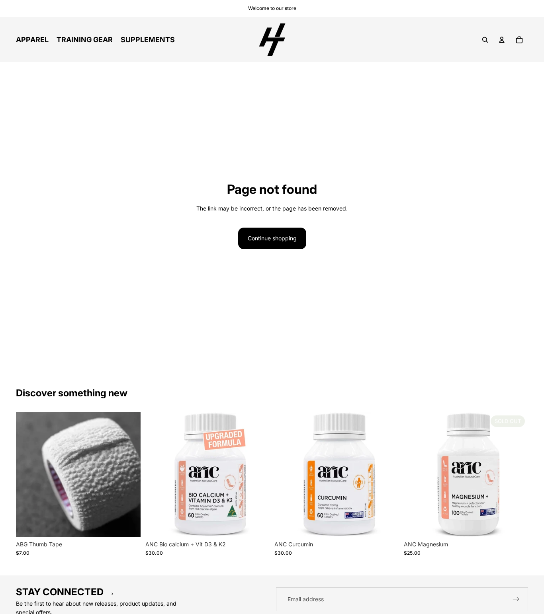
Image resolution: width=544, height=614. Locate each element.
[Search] (485, 40)
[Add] (128, 524)
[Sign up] (516, 599)
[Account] (502, 40)
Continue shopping (272, 238)
